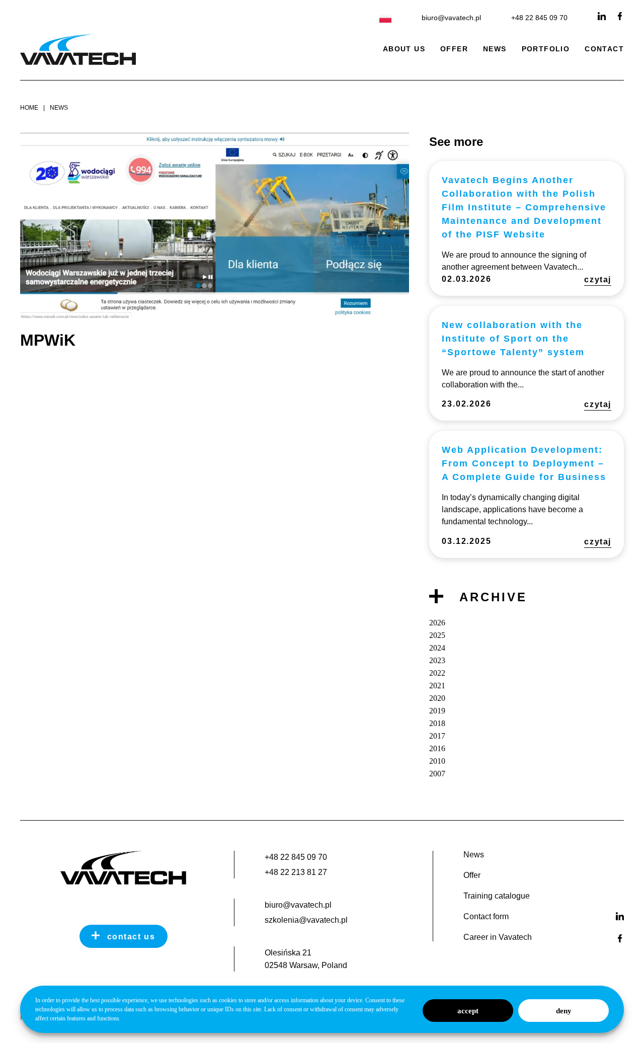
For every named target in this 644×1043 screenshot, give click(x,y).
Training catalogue (496, 896)
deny (564, 1011)
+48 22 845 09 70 (539, 18)
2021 (437, 685)
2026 (437, 622)
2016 (437, 748)
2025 (437, 635)
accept (467, 1011)
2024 (437, 648)
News (495, 49)
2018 (437, 723)
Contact (604, 49)
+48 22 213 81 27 (296, 872)
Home (29, 107)
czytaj (597, 279)
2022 (437, 673)
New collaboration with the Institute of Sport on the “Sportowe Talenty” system (513, 338)
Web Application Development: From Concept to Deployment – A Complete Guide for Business (524, 463)
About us (404, 49)
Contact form (486, 917)
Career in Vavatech (497, 937)
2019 (437, 710)
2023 (437, 660)
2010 (437, 761)
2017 (437, 736)
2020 (437, 698)
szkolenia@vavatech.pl (306, 920)
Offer (454, 49)
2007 (437, 773)
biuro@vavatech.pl (451, 18)
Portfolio (546, 49)
